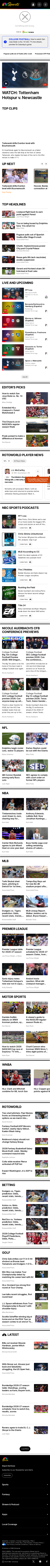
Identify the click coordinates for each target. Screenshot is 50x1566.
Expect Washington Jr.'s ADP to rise (17, 1172)
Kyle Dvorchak (7, 1135)
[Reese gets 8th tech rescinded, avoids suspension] (8, 259)
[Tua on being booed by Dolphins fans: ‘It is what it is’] (8, 225)
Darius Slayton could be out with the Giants (37, 749)
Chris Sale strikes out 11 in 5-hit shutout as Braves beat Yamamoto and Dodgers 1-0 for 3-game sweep (17, 1261)
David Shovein (7, 1122)
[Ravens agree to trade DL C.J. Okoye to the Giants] (41, 1430)
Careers (12, 1541)
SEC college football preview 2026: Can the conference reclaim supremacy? (36, 657)
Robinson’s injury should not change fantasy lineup (15, 1140)
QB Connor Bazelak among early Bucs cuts (11, 777)
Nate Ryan (29, 1026)
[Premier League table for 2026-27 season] (13, 940)
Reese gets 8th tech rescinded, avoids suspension (31, 258)
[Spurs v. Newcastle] (13, 364)
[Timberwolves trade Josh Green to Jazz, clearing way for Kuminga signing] (13, 804)
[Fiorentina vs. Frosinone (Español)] (13, 336)
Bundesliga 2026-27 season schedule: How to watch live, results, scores (16, 1409)
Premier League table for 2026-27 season (12, 950)
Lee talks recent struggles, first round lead (17, 1295)
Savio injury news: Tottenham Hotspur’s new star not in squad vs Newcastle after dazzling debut (12, 981)
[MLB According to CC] (9, 557)
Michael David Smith (9, 1352)
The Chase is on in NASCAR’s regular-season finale (11, 424)
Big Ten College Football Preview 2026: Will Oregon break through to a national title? (11, 657)
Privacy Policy (38, 1543)
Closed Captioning (23, 1541)
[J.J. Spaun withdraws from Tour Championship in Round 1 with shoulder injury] (41, 1305)
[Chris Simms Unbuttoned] (9, 539)
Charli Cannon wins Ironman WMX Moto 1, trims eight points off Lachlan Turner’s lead (37, 1049)
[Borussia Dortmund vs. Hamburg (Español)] (13, 308)
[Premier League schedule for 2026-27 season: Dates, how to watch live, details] (37, 940)
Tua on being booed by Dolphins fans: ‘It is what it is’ (32, 224)
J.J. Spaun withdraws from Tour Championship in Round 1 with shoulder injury (17, 1306)
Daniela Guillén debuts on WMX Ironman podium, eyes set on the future (13, 1019)
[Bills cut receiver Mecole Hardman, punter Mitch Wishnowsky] (41, 1345)
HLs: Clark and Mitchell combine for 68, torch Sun (15, 1090)
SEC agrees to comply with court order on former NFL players (37, 777)
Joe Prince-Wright (22, 217)
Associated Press (22, 239)
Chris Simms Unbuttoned (30, 534)
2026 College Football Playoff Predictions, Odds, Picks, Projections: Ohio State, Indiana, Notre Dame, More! (12, 1236)
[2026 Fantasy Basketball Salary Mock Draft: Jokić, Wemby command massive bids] (41, 1150)
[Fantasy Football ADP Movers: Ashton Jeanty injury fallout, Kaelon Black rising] (41, 1128)
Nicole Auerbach (8, 673)
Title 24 (22, 605)
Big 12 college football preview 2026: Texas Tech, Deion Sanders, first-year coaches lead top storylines (37, 698)
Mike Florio (20, 228)
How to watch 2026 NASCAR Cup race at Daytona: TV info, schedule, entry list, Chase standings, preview (12, 1049)
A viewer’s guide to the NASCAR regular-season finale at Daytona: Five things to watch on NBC (36, 1019)
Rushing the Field (26, 587)
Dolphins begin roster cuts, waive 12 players (13, 749)
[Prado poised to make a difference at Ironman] (37, 441)
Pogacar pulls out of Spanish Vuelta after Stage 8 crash (30, 235)
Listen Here (24, 599)
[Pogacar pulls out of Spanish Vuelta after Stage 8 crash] (8, 236)
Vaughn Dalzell (7, 1242)
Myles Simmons (7, 754)
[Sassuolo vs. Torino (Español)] (13, 350)
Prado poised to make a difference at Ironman (13, 437)
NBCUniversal (15, 1548)
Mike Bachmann (8, 1312)
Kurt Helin (5, 822)
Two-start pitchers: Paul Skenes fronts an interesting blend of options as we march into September (17, 1115)
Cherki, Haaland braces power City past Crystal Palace (30, 247)
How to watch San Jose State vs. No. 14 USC (12, 396)
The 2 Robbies (25, 569)
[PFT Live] (13, 294)
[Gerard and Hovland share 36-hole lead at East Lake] (8, 270)
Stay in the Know (8, 1466)
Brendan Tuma (31, 920)
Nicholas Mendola (22, 251)
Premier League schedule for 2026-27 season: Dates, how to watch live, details (36, 952)
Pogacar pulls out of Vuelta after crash (18, 54)
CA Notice (24, 1544)
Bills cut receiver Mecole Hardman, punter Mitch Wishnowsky (13, 1345)
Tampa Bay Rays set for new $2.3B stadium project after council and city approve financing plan (36, 884)
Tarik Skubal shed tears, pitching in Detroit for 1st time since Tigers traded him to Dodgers (11, 884)
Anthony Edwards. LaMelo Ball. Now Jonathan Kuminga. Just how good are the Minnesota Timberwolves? (35, 816)
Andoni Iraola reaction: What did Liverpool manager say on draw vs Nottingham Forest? (36, 981)
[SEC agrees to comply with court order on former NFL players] (37, 765)
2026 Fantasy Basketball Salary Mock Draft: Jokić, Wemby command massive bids (17, 1151)
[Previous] (42, 163)
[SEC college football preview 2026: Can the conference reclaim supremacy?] (37, 643)
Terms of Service (35, 1544)
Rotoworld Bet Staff (9, 920)
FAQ (32, 1541)
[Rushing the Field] (9, 593)
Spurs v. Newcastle (33, 361)
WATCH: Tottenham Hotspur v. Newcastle (22, 95)
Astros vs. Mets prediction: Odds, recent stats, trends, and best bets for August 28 (12, 1208)
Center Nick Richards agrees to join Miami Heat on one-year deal (13, 845)
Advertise (5, 1541)
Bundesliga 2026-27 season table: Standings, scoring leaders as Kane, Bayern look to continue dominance (16, 1388)
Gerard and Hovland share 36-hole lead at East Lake (31, 269)
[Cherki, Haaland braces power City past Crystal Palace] (8, 248)
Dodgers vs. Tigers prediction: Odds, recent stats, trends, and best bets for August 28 (12, 913)
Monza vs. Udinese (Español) (33, 319)
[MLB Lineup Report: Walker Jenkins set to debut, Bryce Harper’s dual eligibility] (37, 901)
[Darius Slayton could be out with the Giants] (37, 739)
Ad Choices (28, 1543)
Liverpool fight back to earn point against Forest (29, 213)
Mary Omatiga (7, 402)
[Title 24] (9, 611)
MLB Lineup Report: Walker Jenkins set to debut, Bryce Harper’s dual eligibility (36, 913)
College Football (10, 652)
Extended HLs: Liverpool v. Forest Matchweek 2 (11, 410)
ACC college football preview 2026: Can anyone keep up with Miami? (12, 698)
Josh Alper (5, 784)
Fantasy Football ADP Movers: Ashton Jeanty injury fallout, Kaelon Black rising (16, 1129)
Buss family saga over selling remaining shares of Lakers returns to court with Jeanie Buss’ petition (37, 845)
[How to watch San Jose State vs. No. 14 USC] (37, 398)
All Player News (19, 461)
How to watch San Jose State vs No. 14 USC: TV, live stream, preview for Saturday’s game (27, 42)
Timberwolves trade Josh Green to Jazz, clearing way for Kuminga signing (12, 816)
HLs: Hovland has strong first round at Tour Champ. (16, 1286)
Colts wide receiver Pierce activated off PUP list (14, 1162)
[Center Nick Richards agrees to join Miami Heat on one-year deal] (13, 833)
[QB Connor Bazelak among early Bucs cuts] (13, 765)
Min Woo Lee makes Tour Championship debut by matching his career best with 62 (17, 1274)
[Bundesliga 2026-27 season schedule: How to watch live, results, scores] (41, 1409)
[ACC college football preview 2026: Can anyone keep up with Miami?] (13, 684)
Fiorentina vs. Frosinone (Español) (35, 333)
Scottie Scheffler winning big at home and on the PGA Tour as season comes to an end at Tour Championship (17, 1319)
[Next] (46, 163)
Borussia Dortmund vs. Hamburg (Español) (35, 305)
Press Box (19, 1543)
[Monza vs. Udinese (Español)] (13, 322)
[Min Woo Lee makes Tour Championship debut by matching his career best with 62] (41, 1274)
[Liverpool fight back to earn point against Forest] (8, 214)
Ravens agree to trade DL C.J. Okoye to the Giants (16, 1428)
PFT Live (28, 290)
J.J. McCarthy (18, 470)
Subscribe (7, 1475)
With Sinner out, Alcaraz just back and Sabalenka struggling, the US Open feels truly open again (16, 1366)
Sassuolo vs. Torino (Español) (33, 348)
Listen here (24, 528)
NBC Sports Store (8, 1543)
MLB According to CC (28, 551)
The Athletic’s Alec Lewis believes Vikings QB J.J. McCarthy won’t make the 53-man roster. (21, 479)
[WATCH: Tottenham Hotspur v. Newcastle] (25, 75)
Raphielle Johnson (8, 1157)
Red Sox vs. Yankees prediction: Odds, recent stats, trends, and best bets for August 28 (12, 1222)
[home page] (10, 4)
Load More (25, 1449)
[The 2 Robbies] (9, 575)
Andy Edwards (7, 987)
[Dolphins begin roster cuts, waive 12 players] (13, 739)
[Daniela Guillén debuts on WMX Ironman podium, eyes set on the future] (13, 1008)
